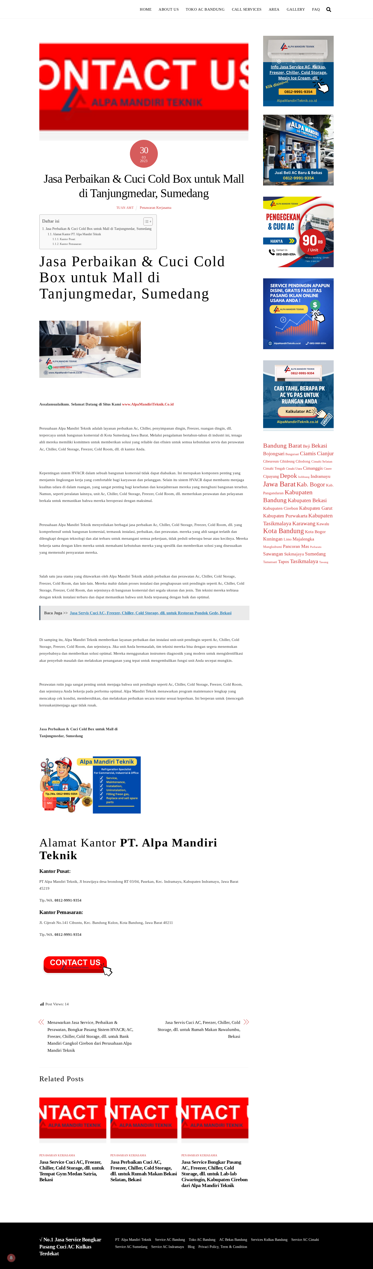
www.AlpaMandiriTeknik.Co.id (148, 404)
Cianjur (325, 453)
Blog (191, 1247)
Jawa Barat (279, 484)
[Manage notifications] (11, 1258)
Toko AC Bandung (205, 9)
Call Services (247, 9)
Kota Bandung (283, 531)
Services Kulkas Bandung (269, 1240)
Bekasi (319, 446)
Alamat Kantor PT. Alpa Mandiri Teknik (77, 234)
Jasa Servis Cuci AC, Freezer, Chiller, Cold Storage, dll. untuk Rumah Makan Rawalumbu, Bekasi (199, 1029)
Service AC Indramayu (167, 1247)
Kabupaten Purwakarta (285, 515)
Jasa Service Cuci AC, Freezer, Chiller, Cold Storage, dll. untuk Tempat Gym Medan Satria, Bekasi (71, 1170)
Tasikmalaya (304, 561)
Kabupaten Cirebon (280, 508)
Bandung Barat (282, 445)
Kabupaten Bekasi (307, 500)
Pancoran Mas (296, 546)
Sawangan (273, 553)
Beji (306, 446)
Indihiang (304, 477)
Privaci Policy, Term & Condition (222, 1247)
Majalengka (303, 539)
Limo (288, 539)
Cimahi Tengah (274, 468)
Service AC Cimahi (305, 1240)
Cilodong (303, 461)
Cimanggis (313, 468)
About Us (169, 9)
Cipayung (271, 476)
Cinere (328, 468)
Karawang (303, 523)
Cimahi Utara (294, 468)
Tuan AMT (125, 208)
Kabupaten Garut (315, 508)
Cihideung (287, 461)
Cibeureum (271, 461)
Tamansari (270, 562)
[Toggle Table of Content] (145, 221)
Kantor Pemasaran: (71, 243)
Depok (288, 475)
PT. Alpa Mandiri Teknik (133, 1240)
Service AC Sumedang (131, 1247)
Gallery (296, 9)
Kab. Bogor (311, 484)
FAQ (316, 9)
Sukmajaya (294, 554)
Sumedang (315, 553)
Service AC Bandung (170, 1240)
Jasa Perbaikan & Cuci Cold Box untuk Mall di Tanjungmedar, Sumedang (98, 229)
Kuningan (273, 539)
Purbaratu (315, 546)
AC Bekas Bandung (233, 1240)
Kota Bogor (315, 531)
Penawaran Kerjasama (155, 208)
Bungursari (292, 454)
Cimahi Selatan (321, 461)
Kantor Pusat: (68, 239)
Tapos (283, 561)
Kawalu (322, 524)
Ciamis (308, 453)
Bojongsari (273, 453)
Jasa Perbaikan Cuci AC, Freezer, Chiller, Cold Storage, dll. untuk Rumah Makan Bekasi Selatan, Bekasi (143, 1170)
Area (274, 9)
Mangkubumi (272, 547)
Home (145, 9)
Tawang (323, 562)
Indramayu (320, 476)
